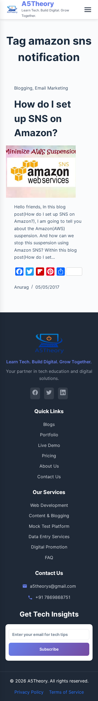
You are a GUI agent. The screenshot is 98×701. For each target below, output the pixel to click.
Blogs (49, 424)
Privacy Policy (29, 692)
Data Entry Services (49, 536)
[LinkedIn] (63, 393)
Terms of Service (66, 692)
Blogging (23, 88)
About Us (49, 466)
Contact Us (49, 476)
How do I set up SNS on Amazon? (42, 118)
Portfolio (49, 434)
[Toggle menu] (88, 9)
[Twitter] (49, 393)
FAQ (49, 557)
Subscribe (49, 649)
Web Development (49, 505)
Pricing (49, 455)
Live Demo (49, 445)
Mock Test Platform (49, 526)
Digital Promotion (49, 547)
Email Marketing (51, 88)
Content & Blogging (49, 515)
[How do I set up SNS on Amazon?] (41, 171)
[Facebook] (35, 393)
